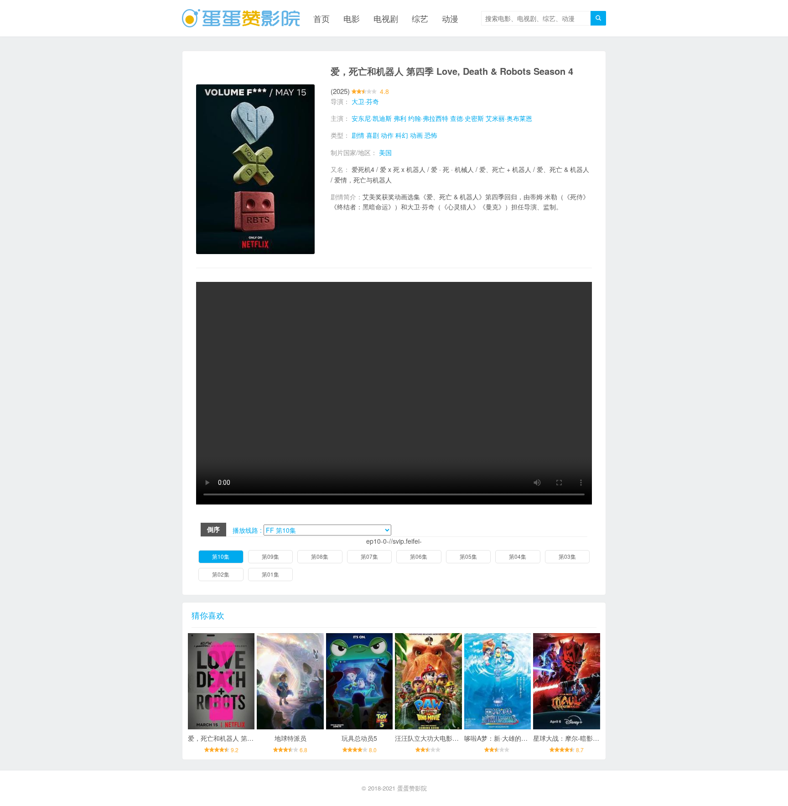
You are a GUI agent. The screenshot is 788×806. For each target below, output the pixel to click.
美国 (385, 152)
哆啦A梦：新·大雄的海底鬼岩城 (508, 738)
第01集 (270, 574)
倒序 (213, 529)
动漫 (450, 18)
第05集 (468, 556)
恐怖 (431, 135)
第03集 (567, 556)
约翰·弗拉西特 (428, 118)
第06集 (418, 556)
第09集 (270, 556)
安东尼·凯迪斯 (372, 118)
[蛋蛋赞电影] (241, 18)
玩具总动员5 (359, 738)
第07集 (369, 556)
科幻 (401, 135)
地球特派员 (290, 738)
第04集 (517, 556)
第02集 (220, 574)
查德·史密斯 (467, 118)
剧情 (358, 135)
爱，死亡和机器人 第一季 (224, 738)
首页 (321, 18)
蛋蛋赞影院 (412, 788)
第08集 (319, 556)
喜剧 (372, 135)
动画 (416, 135)
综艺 (420, 18)
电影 (351, 18)
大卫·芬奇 (365, 101)
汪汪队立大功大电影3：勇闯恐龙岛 (444, 738)
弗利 (400, 118)
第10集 (220, 556)
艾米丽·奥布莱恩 (509, 118)
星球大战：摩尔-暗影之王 (569, 738)
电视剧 (385, 18)
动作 (387, 135)
